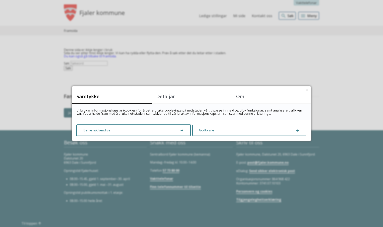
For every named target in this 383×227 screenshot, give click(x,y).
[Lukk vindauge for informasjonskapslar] (307, 90)
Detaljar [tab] (165, 96)
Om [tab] (240, 96)
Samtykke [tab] (88, 96)
